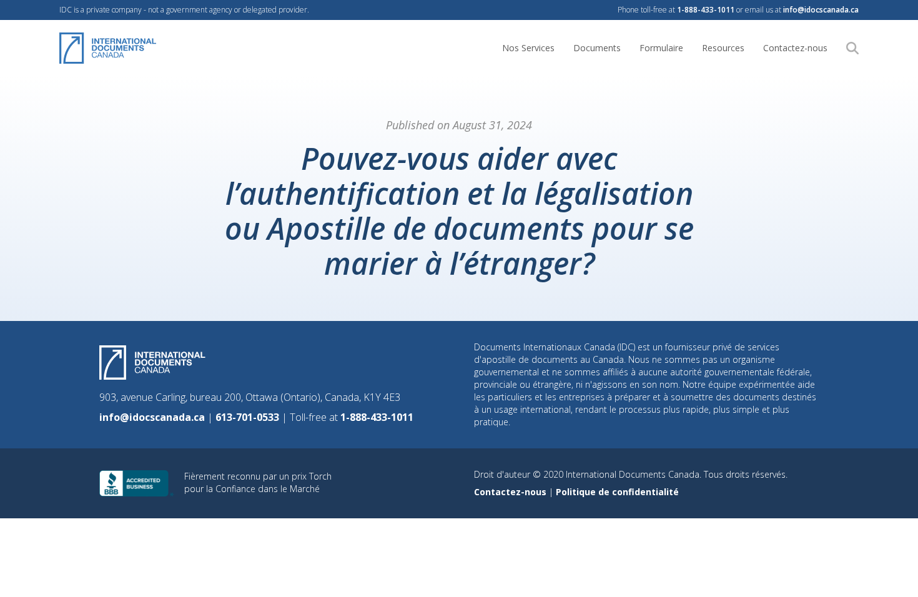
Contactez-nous (795, 48)
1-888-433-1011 (705, 9)
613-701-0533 (248, 417)
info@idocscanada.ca (821, 9)
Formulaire (661, 48)
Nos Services (528, 48)
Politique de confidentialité (617, 492)
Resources (723, 48)
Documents (597, 48)
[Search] (852, 48)
